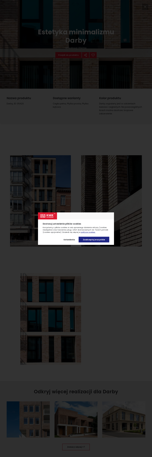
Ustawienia (69, 239)
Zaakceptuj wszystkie (94, 239)
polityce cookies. (88, 232)
